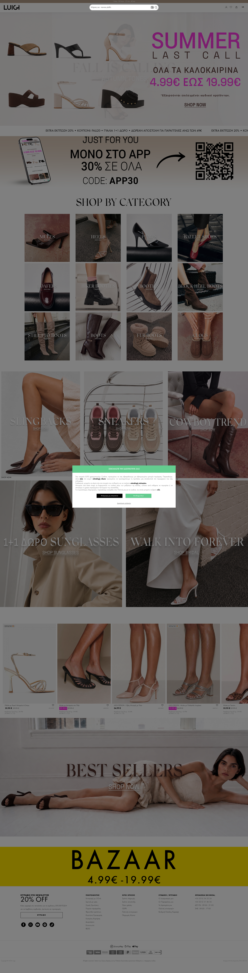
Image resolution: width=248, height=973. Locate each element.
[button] (156, 7)
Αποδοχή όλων (138, 496)
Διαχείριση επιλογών (124, 503)
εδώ (158, 490)
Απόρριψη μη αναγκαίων (109, 496)
